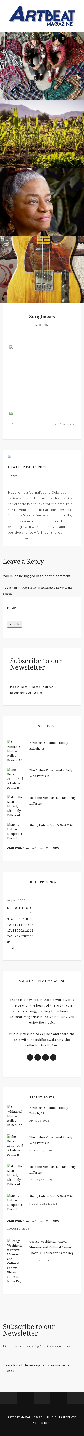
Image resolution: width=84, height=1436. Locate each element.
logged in (31, 576)
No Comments (65, 424)
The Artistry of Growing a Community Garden (42, 145)
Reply (13, 475)
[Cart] (75, 1398)
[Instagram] (36, 475)
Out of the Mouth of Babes (42, 215)
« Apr (11, 947)
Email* (12, 608)
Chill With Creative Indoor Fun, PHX (33, 848)
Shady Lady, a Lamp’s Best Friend (52, 825)
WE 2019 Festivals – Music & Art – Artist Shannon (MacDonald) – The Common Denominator (42, 275)
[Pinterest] (32, 475)
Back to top (40, 1422)
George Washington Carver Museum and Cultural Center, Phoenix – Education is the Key (51, 1247)
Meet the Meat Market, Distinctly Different (42, 77)
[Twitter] (28, 475)
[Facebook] (23, 475)
